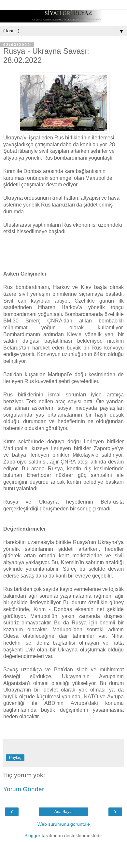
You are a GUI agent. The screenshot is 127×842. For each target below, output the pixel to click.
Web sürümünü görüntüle (63, 824)
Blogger (32, 835)
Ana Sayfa (63, 811)
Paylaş (15, 757)
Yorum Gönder (23, 789)
